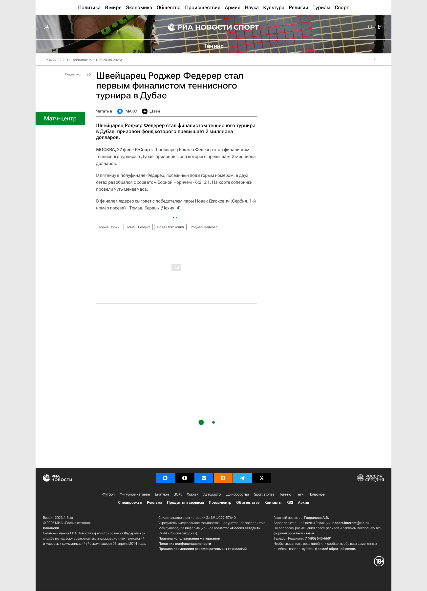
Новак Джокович (170, 227)
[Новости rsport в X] (261, 478)
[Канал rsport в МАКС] (165, 478)
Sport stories (264, 494)
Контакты (272, 502)
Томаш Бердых (138, 227)
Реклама (154, 502)
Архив (303, 502)
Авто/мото (212, 494)
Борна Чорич (109, 227)
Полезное (316, 494)
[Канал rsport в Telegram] (242, 478)
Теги (299, 494)
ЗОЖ (178, 494)
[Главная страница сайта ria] (197, 27)
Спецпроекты (130, 502)
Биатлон (162, 494)
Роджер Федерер (204, 227)
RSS (289, 502)
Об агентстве (247, 502)
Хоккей (192, 494)
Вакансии (51, 528)
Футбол (108, 494)
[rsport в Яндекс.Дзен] (184, 478)
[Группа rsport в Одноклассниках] (223, 478)
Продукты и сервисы (185, 502)
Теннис (285, 494)
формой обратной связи (294, 533)
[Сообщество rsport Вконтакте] (203, 478)
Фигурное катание (135, 494)
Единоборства (237, 494)
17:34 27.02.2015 (56, 60)
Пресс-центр (220, 502)
